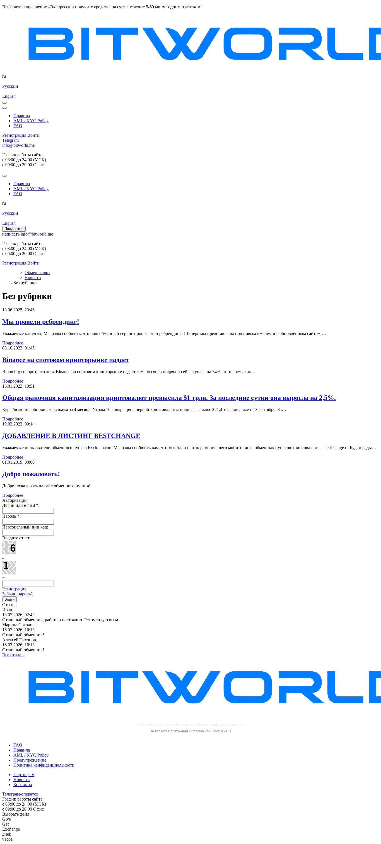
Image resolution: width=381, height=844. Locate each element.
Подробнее (12, 343)
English (9, 96)
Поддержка (13, 229)
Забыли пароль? (17, 593)
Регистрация (14, 588)
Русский (10, 86)
